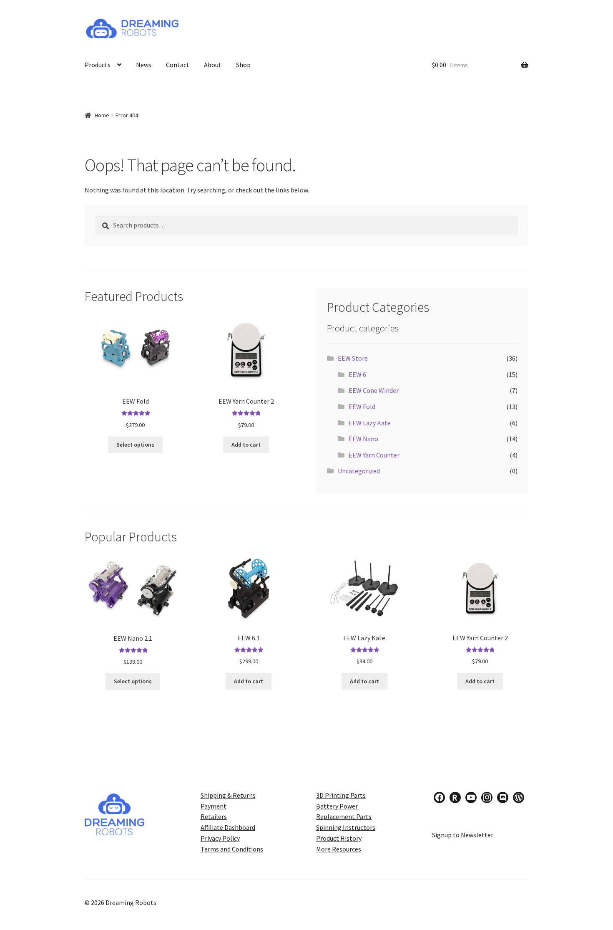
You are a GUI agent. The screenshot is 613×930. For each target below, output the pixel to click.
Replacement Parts (344, 816)
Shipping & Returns (228, 795)
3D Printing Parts (341, 795)
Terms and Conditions (232, 849)
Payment (213, 806)
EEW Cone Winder (374, 390)
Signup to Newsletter (462, 835)
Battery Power (337, 806)
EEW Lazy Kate (370, 423)
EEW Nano (363, 439)
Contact (177, 65)
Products (98, 65)
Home (102, 115)
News (143, 65)
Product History (339, 838)
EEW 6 (357, 374)
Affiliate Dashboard (228, 827)
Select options (135, 444)
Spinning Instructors (345, 827)
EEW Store (353, 358)
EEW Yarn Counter (374, 455)
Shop (243, 65)
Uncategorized (359, 471)
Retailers (214, 816)
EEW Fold (362, 406)
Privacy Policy (220, 838)
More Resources (338, 849)
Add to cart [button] (246, 444)
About (212, 65)
